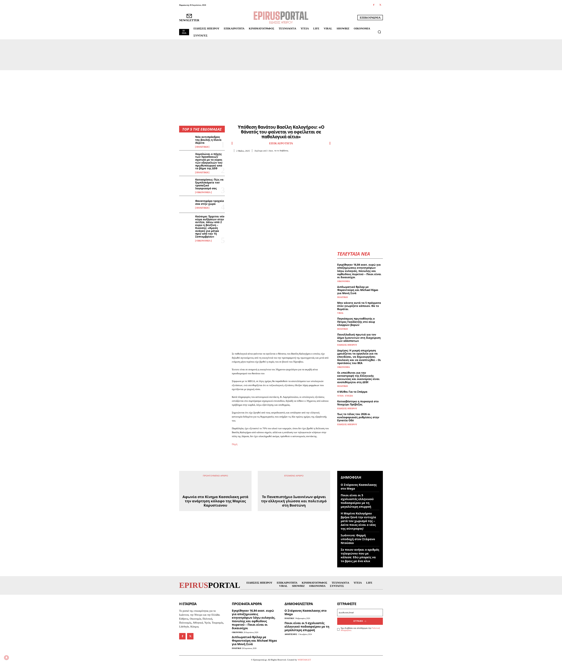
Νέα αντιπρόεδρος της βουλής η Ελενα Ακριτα (208, 139)
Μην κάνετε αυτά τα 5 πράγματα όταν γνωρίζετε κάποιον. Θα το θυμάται (359, 306)
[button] (379, 31)
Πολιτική (202, 147)
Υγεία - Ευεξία (345, 396)
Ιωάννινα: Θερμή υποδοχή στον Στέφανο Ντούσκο (358, 539)
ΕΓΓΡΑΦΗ (358, 621)
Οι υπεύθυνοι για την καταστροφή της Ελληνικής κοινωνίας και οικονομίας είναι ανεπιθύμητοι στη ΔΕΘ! (358, 377)
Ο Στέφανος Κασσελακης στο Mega (359, 486)
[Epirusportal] (281, 17)
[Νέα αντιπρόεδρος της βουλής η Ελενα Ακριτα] (186, 142)
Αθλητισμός (291, 634)
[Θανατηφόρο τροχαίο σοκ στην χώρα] (186, 204)
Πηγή (234, 444)
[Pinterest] (248, 156)
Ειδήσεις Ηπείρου (347, 345)
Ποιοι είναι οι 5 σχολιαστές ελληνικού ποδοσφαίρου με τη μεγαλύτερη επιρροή (357, 501)
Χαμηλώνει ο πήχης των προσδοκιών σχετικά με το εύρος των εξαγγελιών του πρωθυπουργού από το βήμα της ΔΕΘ (208, 161)
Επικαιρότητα (281, 143)
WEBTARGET (304, 660)
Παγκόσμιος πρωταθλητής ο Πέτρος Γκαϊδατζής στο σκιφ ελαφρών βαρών (356, 322)
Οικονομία (203, 192)
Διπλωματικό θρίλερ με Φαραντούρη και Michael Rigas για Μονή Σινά (357, 290)
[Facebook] (373, 5)
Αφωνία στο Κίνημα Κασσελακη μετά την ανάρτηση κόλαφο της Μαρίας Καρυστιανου (215, 533)
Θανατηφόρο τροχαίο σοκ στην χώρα (209, 202)
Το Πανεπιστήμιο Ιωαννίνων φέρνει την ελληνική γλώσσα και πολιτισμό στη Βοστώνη (294, 492)
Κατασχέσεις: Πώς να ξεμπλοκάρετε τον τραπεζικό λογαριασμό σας (209, 184)
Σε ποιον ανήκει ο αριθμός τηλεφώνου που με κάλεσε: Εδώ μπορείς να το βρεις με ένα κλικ (360, 555)
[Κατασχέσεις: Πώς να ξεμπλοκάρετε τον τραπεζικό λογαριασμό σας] (186, 184)
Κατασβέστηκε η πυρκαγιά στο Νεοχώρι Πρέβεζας (358, 403)
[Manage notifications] (6, 657)
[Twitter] (380, 5)
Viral (340, 313)
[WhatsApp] (255, 156)
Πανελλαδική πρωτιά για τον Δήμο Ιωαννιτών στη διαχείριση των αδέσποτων (359, 338)
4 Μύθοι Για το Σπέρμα (352, 391)
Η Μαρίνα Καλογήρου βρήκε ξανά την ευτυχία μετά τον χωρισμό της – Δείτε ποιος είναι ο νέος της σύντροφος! (358, 521)
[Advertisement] (281, 92)
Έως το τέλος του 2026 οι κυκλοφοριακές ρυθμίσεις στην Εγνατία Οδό (358, 417)
